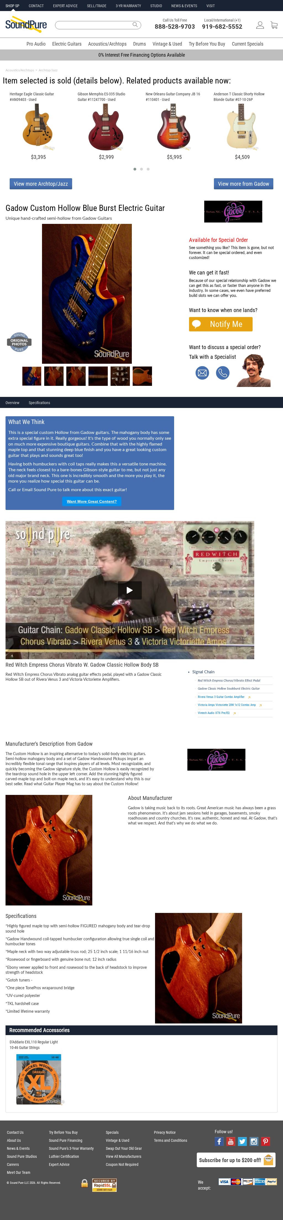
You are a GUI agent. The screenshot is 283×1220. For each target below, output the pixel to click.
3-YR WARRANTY (128, 6)
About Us (14, 1140)
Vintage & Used (167, 44)
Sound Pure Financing (65, 1140)
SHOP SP (12, 6)
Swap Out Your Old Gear (124, 1148)
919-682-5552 (222, 26)
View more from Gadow (243, 183)
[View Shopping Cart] (274, 27)
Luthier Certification (64, 1156)
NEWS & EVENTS (184, 6)
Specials (112, 1132)
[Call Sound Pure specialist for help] (222, 378)
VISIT (210, 6)
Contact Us (15, 1132)
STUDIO (156, 6)
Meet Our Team (18, 1172)
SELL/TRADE (96, 6)
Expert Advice (59, 1164)
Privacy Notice (165, 1132)
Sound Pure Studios (22, 1156)
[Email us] (202, 378)
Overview (12, 402)
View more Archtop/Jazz (41, 183)
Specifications (39, 402)
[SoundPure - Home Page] (26, 31)
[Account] (260, 27)
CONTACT (36, 6)
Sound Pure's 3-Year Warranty (71, 1148)
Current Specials (247, 44)
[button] (135, 169)
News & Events (18, 1148)
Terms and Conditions (170, 1140)
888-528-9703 (175, 26)
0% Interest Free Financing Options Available (141, 55)
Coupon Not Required (122, 1164)
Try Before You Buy (207, 44)
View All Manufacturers (123, 1156)
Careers (13, 1164)
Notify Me (226, 324)
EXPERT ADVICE (65, 6)
